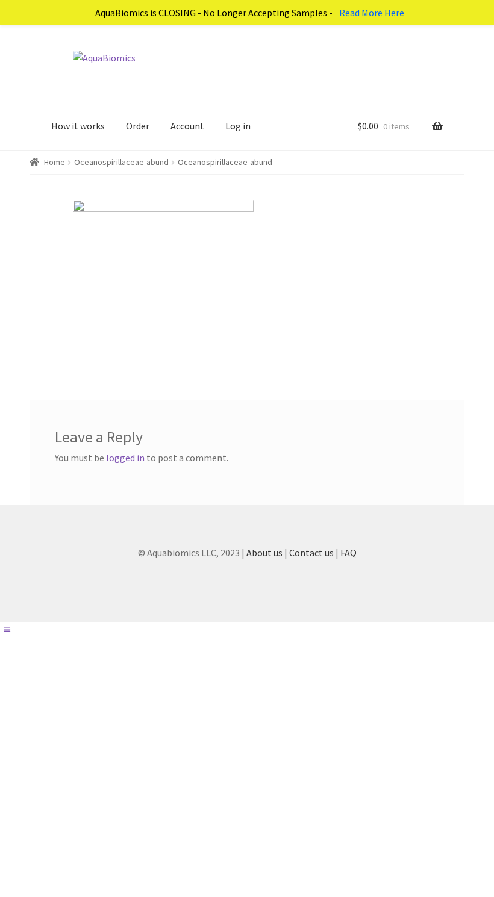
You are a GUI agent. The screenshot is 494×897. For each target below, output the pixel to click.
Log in (238, 126)
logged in (125, 458)
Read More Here (371, 13)
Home (54, 162)
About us (264, 553)
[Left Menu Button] (6, 629)
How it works (78, 126)
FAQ (348, 553)
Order (137, 126)
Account (187, 126)
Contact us (311, 553)
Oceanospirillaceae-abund (121, 162)
